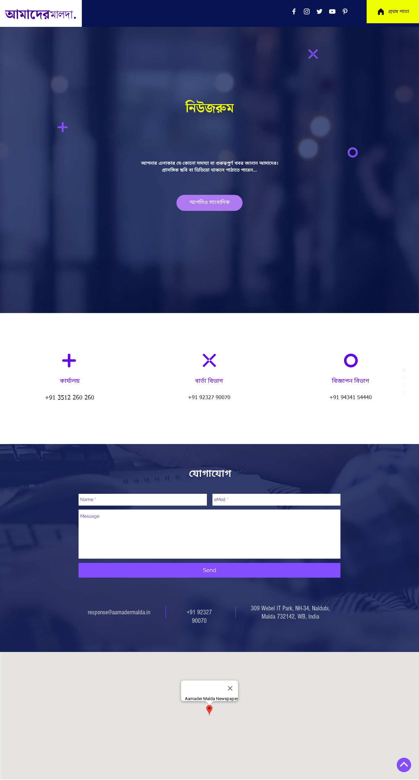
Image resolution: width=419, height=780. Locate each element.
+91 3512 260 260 (69, 398)
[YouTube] (332, 11)
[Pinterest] (345, 11)
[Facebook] (294, 11)
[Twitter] (319, 11)
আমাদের (38, 14)
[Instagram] (307, 11)
